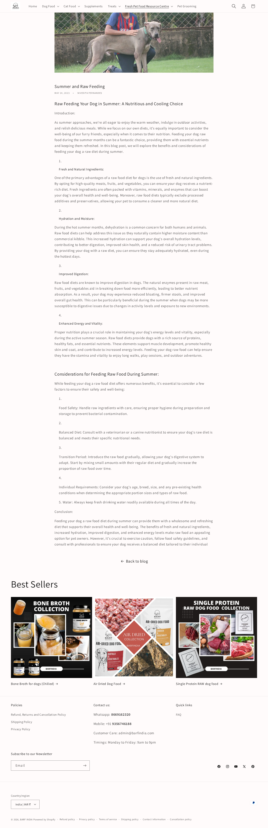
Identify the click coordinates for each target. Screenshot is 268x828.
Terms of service (108, 819)
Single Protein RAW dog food (197, 684)
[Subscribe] (85, 765)
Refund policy (67, 819)
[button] (50, 6)
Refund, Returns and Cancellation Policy (38, 715)
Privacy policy (87, 819)
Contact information (154, 819)
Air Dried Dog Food (107, 684)
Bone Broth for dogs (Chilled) (32, 684)
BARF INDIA (26, 819)
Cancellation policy (181, 819)
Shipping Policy (21, 722)
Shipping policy (130, 819)
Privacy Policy (20, 729)
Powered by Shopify (44, 819)
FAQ (178, 715)
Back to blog (137, 561)
